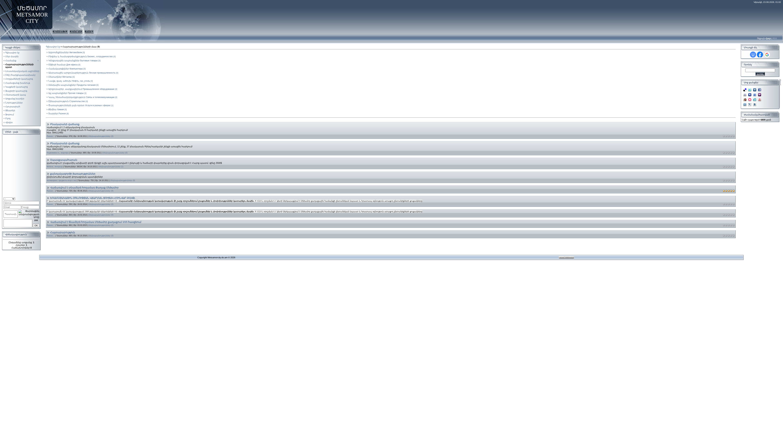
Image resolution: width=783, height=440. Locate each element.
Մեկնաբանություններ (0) (100, 136)
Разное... (51, 136)
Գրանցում (76, 31)
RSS (775, 38)
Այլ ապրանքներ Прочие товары (66, 93)
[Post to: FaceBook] (759, 88)
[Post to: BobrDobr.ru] (744, 98)
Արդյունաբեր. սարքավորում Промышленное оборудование (81, 89)
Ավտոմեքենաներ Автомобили (65, 52)
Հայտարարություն (62, 232)
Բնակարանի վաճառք (65, 124)
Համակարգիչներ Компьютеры (65, 68)
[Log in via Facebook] (760, 55)
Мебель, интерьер (55, 167)
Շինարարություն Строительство (66, 101)
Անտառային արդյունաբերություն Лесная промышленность (81, 73)
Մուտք (89, 31)
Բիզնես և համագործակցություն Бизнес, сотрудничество (80, 56)
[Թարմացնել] (34, 198)
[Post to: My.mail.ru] (744, 103)
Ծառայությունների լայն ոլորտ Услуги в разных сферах (79, 105)
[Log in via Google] (767, 54)
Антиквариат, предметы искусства (61, 180)
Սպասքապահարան (63, 159)
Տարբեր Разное (57, 113)
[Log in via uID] (753, 55)
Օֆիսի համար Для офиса (62, 64)
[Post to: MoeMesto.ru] (754, 98)
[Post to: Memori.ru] (749, 98)
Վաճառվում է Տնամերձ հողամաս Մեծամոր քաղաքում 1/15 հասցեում (95, 222)
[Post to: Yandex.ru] (759, 98)
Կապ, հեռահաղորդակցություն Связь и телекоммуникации (81, 97)
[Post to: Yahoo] (759, 93)
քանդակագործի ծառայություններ (72, 173)
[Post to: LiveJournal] (749, 103)
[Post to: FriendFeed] (754, 93)
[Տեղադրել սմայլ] (38, 198)
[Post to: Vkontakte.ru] (754, 103)
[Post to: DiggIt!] (754, 88)
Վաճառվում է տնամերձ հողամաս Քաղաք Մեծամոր (84, 187)
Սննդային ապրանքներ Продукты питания (72, 85)
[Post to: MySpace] (749, 93)
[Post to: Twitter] (749, 88)
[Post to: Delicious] (744, 88)
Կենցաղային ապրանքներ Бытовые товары (73, 60)
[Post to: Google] (744, 93)
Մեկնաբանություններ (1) (110, 167)
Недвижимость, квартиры (58, 153)
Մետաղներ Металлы (60, 77)
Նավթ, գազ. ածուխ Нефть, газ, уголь (69, 81)
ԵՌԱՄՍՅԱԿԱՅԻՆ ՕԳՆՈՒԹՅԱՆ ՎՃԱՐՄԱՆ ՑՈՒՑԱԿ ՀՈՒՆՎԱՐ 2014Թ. (92, 198)
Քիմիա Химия (56, 109)
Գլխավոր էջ (60, 31)
